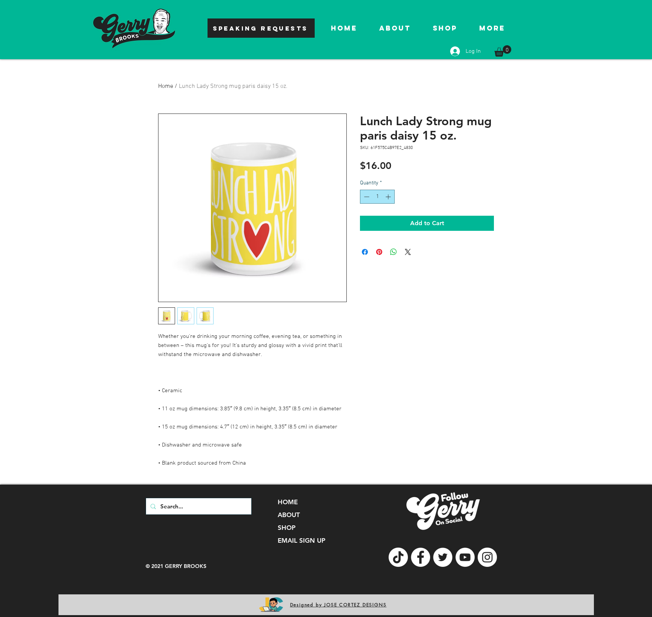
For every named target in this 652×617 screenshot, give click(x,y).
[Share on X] (407, 251)
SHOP (286, 527)
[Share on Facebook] (364, 251)
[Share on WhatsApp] (393, 251)
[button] (502, 51)
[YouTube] (465, 557)
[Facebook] (420, 557)
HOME (288, 502)
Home (165, 86)
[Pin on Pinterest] (379, 251)
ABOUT (289, 515)
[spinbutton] (377, 196)
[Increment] (389, 196)
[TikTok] (398, 557)
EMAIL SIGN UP (301, 540)
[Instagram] (487, 557)
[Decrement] (366, 196)
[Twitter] (442, 557)
